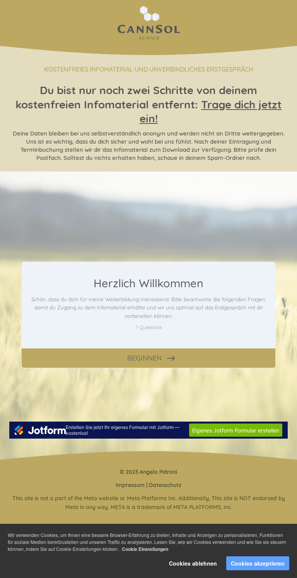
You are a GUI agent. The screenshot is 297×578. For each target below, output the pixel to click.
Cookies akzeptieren (258, 563)
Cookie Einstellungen (145, 548)
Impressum (130, 485)
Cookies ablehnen (193, 563)
